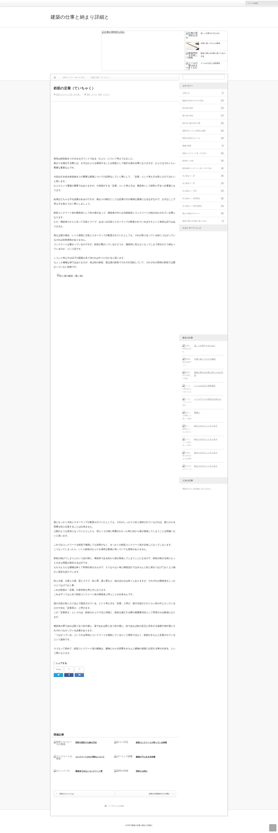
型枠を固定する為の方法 (86, 742)
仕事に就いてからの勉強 (204, 359)
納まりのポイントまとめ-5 (205, 426)
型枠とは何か (142, 771)
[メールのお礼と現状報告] (187, 389)
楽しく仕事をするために (204, 346)
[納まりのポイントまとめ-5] (187, 429)
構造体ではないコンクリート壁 (88, 771)
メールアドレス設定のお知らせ (207, 399)
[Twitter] (58, 675)
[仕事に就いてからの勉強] (187, 362)
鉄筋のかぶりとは (67, 794)
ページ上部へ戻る (272, 827)
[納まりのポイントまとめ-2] (187, 469)
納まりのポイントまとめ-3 (205, 453)
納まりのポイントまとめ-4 (205, 439)
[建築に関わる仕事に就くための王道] (187, 375)
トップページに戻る (116, 806)
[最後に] (187, 415)
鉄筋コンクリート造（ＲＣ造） (68, 94)
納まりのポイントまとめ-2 (205, 466)
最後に (197, 412)
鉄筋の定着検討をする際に (159, 794)
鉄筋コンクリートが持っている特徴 (151, 742)
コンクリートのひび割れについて (89, 757)
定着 (100, 94)
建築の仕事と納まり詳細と (80, 17)
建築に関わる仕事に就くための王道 (208, 374)
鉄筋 (88, 94)
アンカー (106, 94)
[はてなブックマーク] (79, 669)
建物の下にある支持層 (145, 757)
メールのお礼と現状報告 (204, 386)
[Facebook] (68, 669)
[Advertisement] (75, 51)
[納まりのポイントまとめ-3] (187, 456)
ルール (94, 94)
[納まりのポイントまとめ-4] (187, 442)
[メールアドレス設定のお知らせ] (187, 402)
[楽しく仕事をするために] (143, 51)
